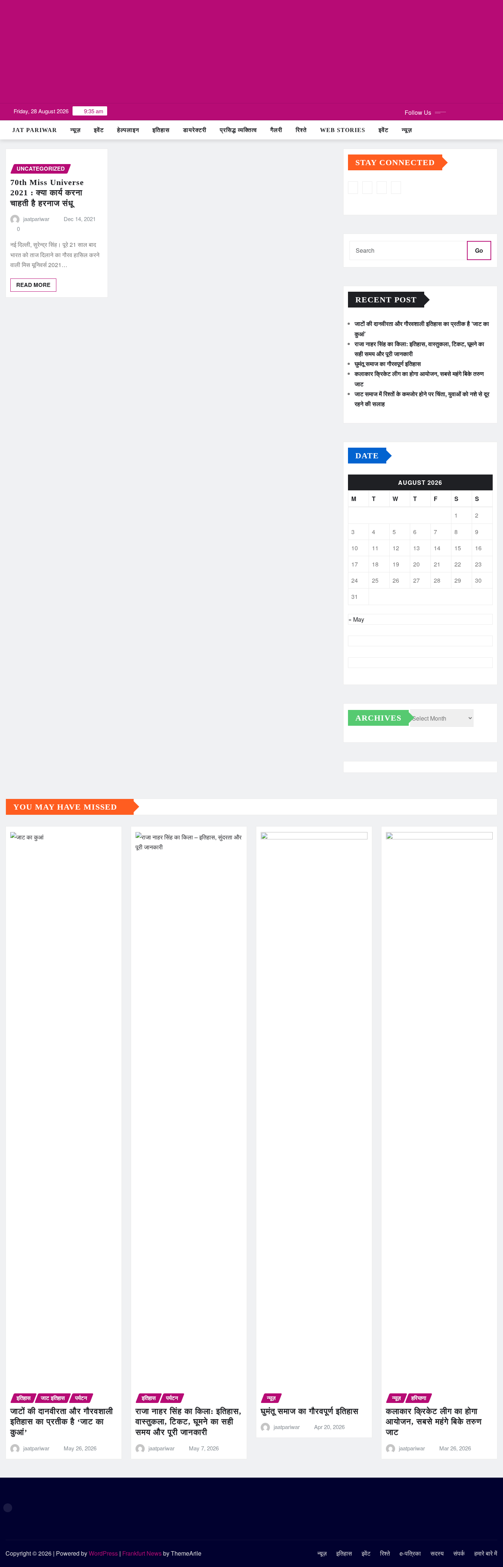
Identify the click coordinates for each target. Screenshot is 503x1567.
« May (356, 619)
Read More (33, 285)
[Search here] (495, 130)
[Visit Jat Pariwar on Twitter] (382, 187)
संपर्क (459, 1553)
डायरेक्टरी (195, 130)
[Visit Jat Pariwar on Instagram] (353, 187)
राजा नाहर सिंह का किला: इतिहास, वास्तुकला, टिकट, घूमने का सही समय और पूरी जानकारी (189, 1422)
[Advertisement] (251, 51)
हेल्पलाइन (128, 130)
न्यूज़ (75, 130)
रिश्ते (301, 130)
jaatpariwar (36, 219)
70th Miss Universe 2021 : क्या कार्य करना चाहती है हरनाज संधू (47, 193)
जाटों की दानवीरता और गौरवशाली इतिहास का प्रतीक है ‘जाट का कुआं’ (61, 1422)
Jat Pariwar (34, 130)
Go (479, 250)
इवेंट (99, 130)
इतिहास (161, 130)
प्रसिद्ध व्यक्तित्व (238, 130)
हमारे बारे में (485, 1553)
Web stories (342, 130)
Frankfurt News (142, 1553)
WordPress (103, 1553)
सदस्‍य (437, 1553)
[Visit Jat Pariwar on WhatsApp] (367, 187)
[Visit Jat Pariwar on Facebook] (396, 187)
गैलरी (276, 130)
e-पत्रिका (410, 1553)
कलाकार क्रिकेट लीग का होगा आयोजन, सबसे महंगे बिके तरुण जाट (434, 1422)
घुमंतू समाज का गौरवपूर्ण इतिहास (388, 363)
